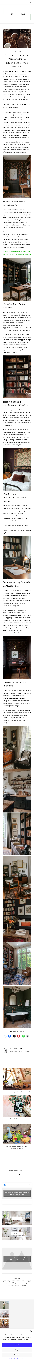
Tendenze (17, 51)
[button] (31, 1331)
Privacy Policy (20, 1358)
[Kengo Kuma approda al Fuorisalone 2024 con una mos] (4, 1323)
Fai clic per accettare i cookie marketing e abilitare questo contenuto (17, 1193)
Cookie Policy (12, 1358)
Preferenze (17, 1355)
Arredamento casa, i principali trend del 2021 (17, 1092)
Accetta (17, 1345)
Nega (17, 1350)
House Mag (18, 1049)
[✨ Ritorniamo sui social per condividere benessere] (4, 1305)
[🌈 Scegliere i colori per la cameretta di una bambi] (4, 1314)
